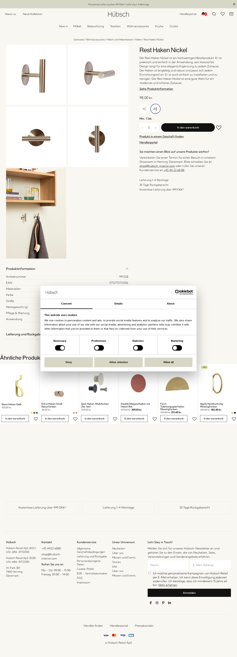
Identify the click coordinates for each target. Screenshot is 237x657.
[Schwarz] (235, 413)
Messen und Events (124, 557)
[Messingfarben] (232, 413)
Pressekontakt (144, 625)
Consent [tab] (66, 303)
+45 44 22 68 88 (174, 170)
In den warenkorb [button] (15, 418)
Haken (138, 39)
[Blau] (37, 413)
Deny (69, 362)
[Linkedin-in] (169, 603)
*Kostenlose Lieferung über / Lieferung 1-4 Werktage (118, 4)
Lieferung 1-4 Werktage (118, 507)
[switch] (99, 348)
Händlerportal (119, 625)
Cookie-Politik (85, 569)
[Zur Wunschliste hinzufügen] (219, 128)
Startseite (79, 39)
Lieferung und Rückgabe (24, 334)
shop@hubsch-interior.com (157, 166)
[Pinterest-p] (163, 603)
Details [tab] (118, 303)
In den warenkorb (188, 127)
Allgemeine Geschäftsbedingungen (91, 550)
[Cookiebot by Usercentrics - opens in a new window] (177, 292)
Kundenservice (86, 542)
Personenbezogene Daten (89, 562)
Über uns (117, 553)
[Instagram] (157, 603)
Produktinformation (20, 269)
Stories (116, 562)
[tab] (67, 269)
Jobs (114, 566)
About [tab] (170, 303)
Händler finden (93, 625)
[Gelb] (31, 413)
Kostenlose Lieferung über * (42, 507)
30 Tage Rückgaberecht (194, 507)
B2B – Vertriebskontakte (92, 573)
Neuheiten (118, 548)
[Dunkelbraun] (34, 413)
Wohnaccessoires (95, 39)
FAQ (79, 578)
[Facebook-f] (151, 603)
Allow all (168, 362)
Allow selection (118, 362)
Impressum (83, 582)
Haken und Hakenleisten (120, 39)
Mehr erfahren (167, 585)
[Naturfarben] (74, 413)
